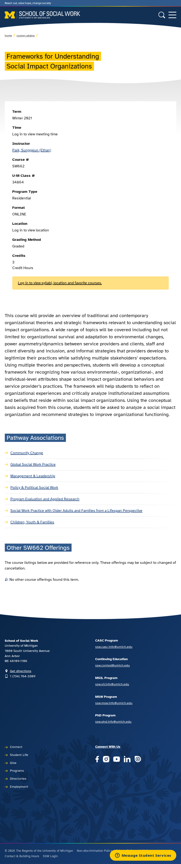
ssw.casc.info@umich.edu (113, 647)
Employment (19, 786)
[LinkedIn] (127, 759)
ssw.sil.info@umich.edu (112, 684)
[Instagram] (106, 759)
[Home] (42, 15)
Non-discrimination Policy (94, 851)
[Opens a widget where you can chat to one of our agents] (143, 856)
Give (13, 763)
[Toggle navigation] (172, 15)
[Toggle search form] (162, 15)
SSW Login (50, 856)
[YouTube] (116, 759)
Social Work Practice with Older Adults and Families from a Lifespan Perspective (76, 510)
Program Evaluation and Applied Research (44, 499)
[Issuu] (137, 759)
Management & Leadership (32, 476)
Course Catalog (25, 35)
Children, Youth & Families (32, 522)
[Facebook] (97, 759)
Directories (18, 778)
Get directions (20, 671)
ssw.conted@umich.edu (112, 665)
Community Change (26, 453)
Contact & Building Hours (22, 856)
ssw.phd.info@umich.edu (113, 721)
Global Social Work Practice (33, 464)
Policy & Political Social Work (34, 487)
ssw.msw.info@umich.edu (113, 703)
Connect (16, 747)
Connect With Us (107, 746)
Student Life (19, 755)
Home (8, 35)
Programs (17, 770)
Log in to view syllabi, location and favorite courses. (60, 283)
